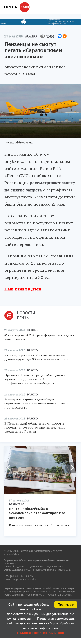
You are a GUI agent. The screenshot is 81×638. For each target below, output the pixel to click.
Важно (31, 36)
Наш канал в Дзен (22, 289)
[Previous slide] (10, 467)
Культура (16, 503)
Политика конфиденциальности (40, 632)
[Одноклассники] (65, 36)
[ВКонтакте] (60, 36)
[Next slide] (70, 467)
